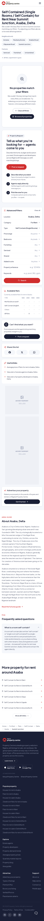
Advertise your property (11, 877)
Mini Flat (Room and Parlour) (14, 302)
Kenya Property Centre (11, 777)
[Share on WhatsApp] (34, 352)
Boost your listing (9, 889)
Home (4, 726)
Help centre (36, 881)
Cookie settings (30, 910)
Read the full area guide (11, 607)
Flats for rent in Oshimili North (13, 825)
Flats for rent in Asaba (11, 794)
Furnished (17, 53)
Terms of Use (18, 910)
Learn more (9, 761)
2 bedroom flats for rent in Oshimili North (18, 832)
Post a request (18, 167)
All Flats (7, 313)
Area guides (7, 866)
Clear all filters (23, 111)
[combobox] (27, 216)
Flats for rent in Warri (10, 809)
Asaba (7, 729)
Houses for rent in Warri (11, 805)
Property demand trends (12, 851)
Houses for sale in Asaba (11, 798)
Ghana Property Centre (29, 777)
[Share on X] (22, 352)
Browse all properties (23, 117)
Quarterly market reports (12, 859)
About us (35, 877)
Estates (6, 40)
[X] (10, 915)
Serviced (6, 53)
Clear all (37, 210)
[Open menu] (40, 3)
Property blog (8, 862)
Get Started (20, 502)
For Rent (12, 726)
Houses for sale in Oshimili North (14, 829)
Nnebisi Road (33, 40)
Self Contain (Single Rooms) (14, 306)
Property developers (10, 847)
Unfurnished (29, 53)
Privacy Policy (7, 910)
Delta (38, 726)
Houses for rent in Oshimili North (14, 821)
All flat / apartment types (12, 58)
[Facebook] (5, 915)
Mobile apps (36, 889)
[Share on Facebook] (9, 352)
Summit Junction (24, 44)
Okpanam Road (9, 44)
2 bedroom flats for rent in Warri (14, 817)
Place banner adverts (10, 896)
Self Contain (28, 726)
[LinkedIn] (15, 915)
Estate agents (8, 843)
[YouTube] (20, 915)
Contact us (36, 885)
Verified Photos (8, 892)
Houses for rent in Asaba (12, 790)
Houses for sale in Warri (11, 813)
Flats (19, 726)
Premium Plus (8, 885)
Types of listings (9, 881)
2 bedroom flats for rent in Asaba (15, 802)
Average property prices (12, 855)
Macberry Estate (19, 40)
